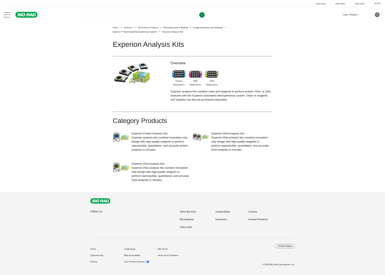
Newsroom (221, 219)
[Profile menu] (364, 15)
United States (285, 246)
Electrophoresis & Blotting (176, 27)
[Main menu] (7, 14)
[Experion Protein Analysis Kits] (122, 139)
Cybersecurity (96, 255)
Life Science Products (148, 27)
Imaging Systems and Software (208, 27)
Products (128, 27)
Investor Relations (258, 219)
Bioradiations (187, 219)
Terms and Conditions (168, 255)
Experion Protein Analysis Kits (150, 133)
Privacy (93, 261)
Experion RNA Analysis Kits (227, 133)
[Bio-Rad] (100, 201)
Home (115, 27)
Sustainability (222, 211)
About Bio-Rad (188, 211)
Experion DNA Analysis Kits (148, 163)
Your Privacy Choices (134, 261)
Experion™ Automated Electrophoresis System (135, 32)
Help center (186, 227)
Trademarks (129, 249)
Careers (252, 211)
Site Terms (163, 249)
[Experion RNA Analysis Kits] (201, 139)
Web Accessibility (132, 255)
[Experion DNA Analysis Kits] (122, 169)
